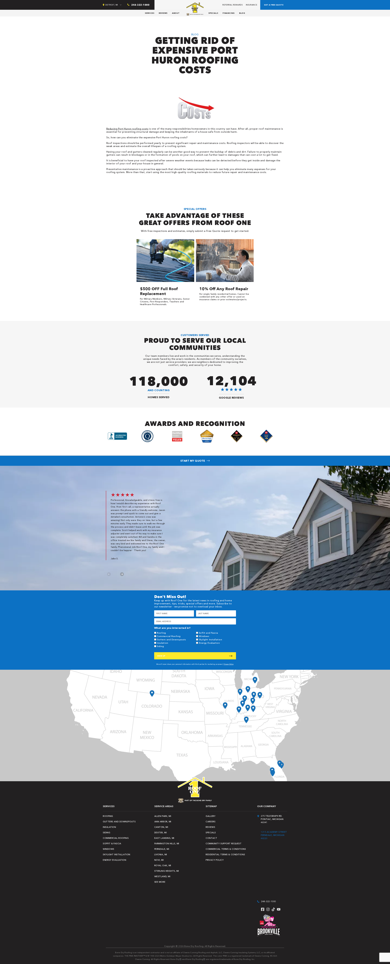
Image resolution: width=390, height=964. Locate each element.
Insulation (162, 643)
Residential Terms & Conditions (225, 854)
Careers (210, 821)
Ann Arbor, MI (162, 821)
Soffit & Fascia (112, 843)
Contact (211, 838)
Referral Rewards (232, 5)
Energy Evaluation (209, 643)
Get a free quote (273, 5)
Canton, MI (161, 827)
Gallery (210, 816)
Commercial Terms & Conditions (226, 849)
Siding (160, 646)
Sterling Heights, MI (166, 871)
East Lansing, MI (164, 838)
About (175, 13)
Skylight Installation (210, 639)
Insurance (251, 5)
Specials (213, 13)
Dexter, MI (160, 832)
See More (159, 882)
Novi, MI (159, 860)
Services (149, 13)
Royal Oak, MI (162, 865)
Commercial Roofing (168, 636)
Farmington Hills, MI (166, 843)
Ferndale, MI (161, 849)
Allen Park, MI (162, 816)
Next (122, 574)
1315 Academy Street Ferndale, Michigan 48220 (274, 835)
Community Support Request (223, 843)
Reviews (163, 13)
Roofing (161, 633)
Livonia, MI (160, 854)
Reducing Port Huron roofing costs (127, 128)
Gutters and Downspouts (171, 639)
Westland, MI (162, 876)
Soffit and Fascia (208, 633)
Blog (242, 13)
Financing (229, 13)
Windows (204, 636)
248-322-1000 (268, 901)
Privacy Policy (229, 664)
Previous (109, 574)
